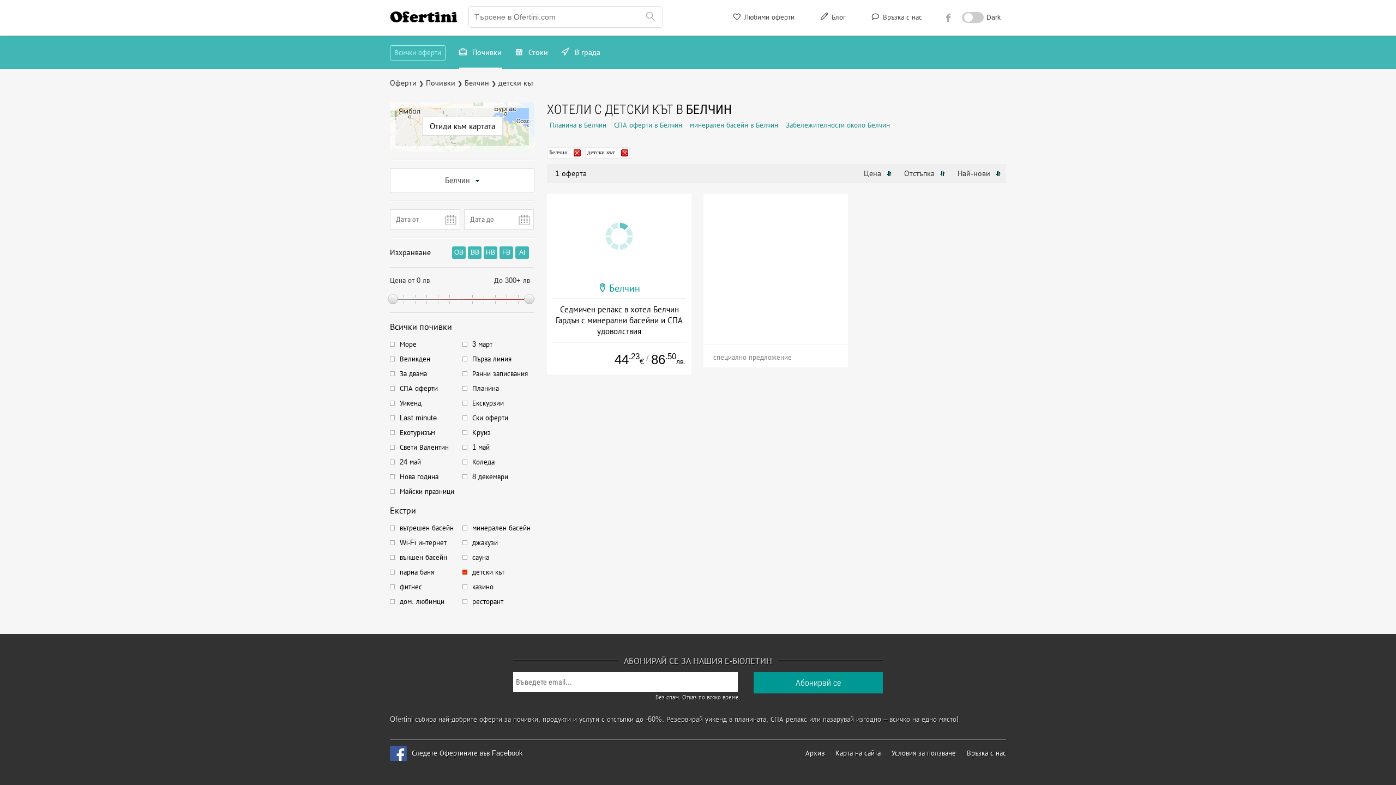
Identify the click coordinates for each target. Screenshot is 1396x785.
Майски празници (427, 491)
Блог (837, 17)
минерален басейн (501, 528)
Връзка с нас (901, 17)
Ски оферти (490, 418)
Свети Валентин (424, 447)
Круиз (481, 432)
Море (408, 344)
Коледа (483, 462)
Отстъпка (920, 173)
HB (490, 252)
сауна (480, 557)
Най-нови (975, 173)
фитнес (411, 587)
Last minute (418, 418)
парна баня (417, 572)
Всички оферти (417, 53)
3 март (482, 344)
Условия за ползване (924, 753)
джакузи (485, 543)
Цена (873, 173)
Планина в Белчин (578, 125)
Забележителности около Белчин (838, 125)
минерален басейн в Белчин (734, 125)
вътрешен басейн (427, 528)
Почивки (486, 52)
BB (475, 252)
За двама (413, 374)
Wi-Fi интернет (423, 543)
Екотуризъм (417, 432)
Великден (415, 359)
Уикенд (411, 403)
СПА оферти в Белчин (648, 125)
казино (483, 587)
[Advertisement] (775, 262)
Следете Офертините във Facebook (467, 753)
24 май (410, 462)
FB (506, 252)
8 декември (490, 477)
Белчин (457, 180)
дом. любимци (422, 601)
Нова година (419, 477)
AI (522, 252)
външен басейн (423, 557)
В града (586, 52)
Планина (485, 388)
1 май (481, 447)
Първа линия (492, 359)
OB (459, 252)
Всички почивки (421, 326)
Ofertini (424, 17)
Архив (815, 753)
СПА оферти (419, 388)
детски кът (488, 572)
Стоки (537, 52)
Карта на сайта (858, 753)
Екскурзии (488, 403)
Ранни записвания (500, 374)
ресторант (487, 601)
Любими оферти (768, 17)
